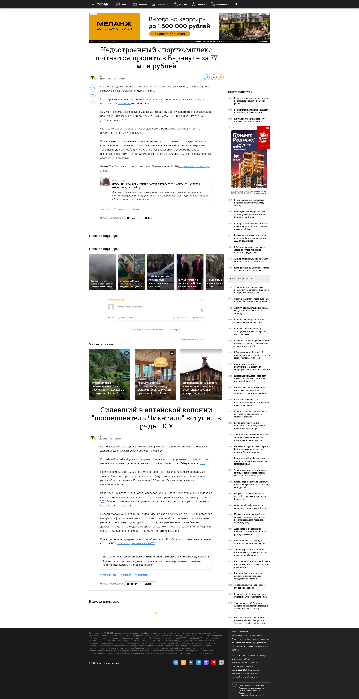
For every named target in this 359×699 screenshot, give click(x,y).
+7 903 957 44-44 (242, 663)
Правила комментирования (250, 691)
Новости (124, 4)
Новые (111, 317)
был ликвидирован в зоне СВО (136, 543)
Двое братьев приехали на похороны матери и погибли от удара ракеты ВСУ (250, 531)
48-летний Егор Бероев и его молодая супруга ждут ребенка (250, 506)
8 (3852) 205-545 (242, 670)
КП (102, 501)
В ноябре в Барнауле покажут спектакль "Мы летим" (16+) (249, 321)
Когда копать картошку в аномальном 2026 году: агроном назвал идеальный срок (250, 426)
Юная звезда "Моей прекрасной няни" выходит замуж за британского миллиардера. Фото (250, 390)
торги (136, 209)
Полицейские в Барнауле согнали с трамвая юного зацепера (251, 269)
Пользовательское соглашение (251, 688)
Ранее (131, 317)
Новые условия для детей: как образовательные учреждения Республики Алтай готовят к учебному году (249, 518)
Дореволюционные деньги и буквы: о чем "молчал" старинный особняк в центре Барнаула (200, 388)
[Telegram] (206, 77)
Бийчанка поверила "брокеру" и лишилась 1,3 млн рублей (250, 120)
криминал (126, 575)
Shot (202, 463)
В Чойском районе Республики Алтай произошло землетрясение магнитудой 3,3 (251, 461)
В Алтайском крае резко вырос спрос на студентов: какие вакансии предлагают (249, 250)
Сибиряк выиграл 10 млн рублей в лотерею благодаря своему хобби (251, 300)
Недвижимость (222, 4)
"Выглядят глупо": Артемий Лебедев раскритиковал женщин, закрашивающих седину (251, 606)
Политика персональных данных (252, 686)
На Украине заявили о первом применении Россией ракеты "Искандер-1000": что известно (249, 620)
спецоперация (142, 575)
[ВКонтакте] (213, 77)
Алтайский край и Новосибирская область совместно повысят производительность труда (251, 437)
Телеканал (142, 4)
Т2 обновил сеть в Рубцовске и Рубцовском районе (249, 586)
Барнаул (104, 209)
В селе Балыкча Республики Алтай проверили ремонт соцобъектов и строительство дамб (252, 343)
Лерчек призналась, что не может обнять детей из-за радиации (251, 260)
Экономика (202, 4)
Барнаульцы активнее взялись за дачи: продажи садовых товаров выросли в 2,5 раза (251, 226)
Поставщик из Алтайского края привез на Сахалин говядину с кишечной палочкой (250, 378)
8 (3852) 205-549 (242, 673)
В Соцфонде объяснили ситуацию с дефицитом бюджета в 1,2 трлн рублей (252, 101)
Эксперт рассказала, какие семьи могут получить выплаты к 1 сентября (251, 310)
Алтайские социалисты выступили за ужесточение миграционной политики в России (252, 367)
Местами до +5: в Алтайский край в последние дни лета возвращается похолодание (252, 564)
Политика (183, 4)
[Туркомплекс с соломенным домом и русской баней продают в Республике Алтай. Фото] (109, 374)
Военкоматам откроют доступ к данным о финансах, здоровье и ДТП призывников (250, 238)
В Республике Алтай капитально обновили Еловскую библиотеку (251, 595)
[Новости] (132, 218)
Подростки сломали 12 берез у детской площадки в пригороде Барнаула (250, 496)
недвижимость (121, 209)
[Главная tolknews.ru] (102, 4)
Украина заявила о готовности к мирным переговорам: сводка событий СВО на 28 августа (250, 473)
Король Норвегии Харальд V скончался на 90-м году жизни (249, 542)
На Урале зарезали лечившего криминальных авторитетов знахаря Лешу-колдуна (156, 556)
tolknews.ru (244, 632)
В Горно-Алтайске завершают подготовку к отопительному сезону (249, 203)
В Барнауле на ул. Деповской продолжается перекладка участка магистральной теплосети (252, 355)
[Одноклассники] (220, 77)
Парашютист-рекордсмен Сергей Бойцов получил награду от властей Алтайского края (251, 449)
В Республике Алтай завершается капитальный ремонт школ (251, 111)
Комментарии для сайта (192, 340)
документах (123, 103)
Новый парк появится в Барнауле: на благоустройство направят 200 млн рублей (251, 484)
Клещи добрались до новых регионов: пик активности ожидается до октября (248, 576)
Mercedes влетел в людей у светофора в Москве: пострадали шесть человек (250, 331)
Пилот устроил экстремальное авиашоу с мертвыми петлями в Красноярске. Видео (250, 214)
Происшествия (163, 4)
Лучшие (121, 317)
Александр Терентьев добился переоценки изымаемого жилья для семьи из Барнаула (250, 552)
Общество (103, 439)
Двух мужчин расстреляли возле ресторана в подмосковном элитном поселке (251, 414)
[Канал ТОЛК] (148, 218)
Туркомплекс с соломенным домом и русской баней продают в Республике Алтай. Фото (108, 388)
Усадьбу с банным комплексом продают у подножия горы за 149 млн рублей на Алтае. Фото (154, 388)
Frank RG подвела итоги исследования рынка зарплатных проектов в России (251, 402)
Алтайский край (108, 575)
